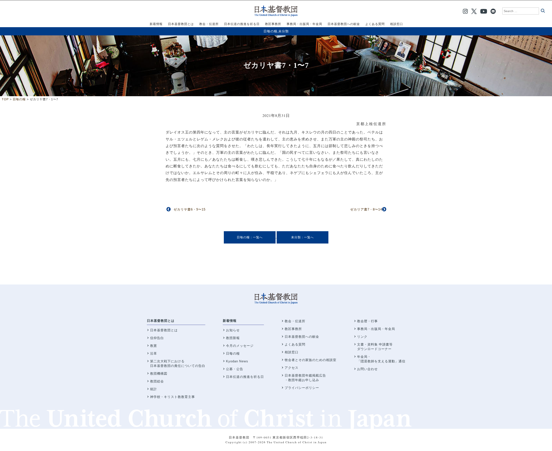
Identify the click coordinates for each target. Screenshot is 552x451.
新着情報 (230, 320)
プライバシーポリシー (302, 388)
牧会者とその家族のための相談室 (310, 360)
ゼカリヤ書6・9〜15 (189, 209)
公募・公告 (234, 369)
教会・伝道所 (295, 321)
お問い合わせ (367, 369)
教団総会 (157, 381)
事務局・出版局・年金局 (376, 329)
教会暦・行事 (367, 321)
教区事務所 (293, 329)
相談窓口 (291, 352)
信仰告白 (157, 338)
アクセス (291, 367)
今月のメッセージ (240, 345)
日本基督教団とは (160, 320)
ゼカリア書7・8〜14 (366, 209)
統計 (153, 389)
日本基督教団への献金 (302, 336)
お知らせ (233, 330)
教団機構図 (158, 373)
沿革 (153, 353)
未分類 (283, 31)
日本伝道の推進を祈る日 (245, 377)
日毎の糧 (270, 31)
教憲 (153, 345)
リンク (362, 336)
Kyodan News (237, 361)
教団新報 (233, 338)
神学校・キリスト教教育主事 (172, 397)
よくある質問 (295, 344)
